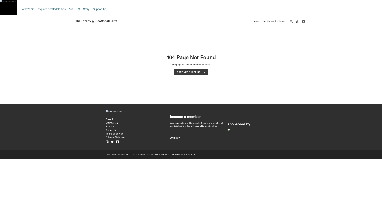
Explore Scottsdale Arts (52, 9)
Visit (71, 9)
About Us (111, 130)
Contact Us (112, 123)
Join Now (175, 137)
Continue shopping (189, 72)
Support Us (99, 9)
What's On (28, 9)
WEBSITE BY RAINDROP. (183, 154)
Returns (110, 126)
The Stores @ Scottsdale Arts (96, 21)
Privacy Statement (115, 137)
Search (110, 119)
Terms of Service (115, 133)
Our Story (83, 9)
